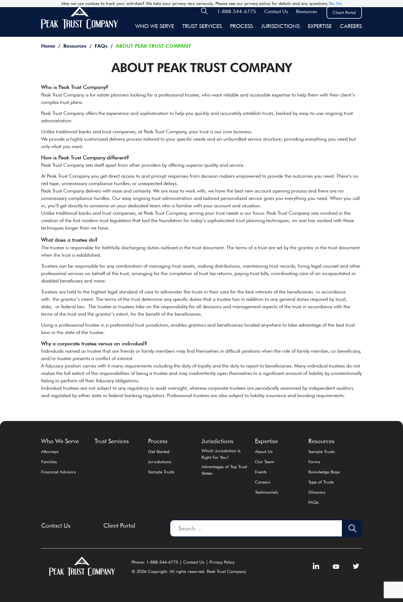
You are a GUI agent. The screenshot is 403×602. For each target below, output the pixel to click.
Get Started (158, 451)
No (339, 3)
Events (261, 471)
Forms (314, 461)
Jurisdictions (159, 461)
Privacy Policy (221, 562)
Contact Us (276, 11)
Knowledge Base (324, 471)
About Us (264, 451)
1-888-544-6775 (236, 11)
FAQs (313, 502)
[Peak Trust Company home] (79, 27)
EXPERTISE (320, 26)
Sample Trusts (161, 471)
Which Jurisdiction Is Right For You (221, 454)
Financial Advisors (58, 471)
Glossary (316, 492)
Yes (332, 3)
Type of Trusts (321, 482)
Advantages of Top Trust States (224, 470)
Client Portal (344, 12)
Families (49, 461)
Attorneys (50, 451)
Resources (306, 11)
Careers (351, 26)
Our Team (264, 461)
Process (241, 26)
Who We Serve (154, 26)
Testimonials (266, 492)
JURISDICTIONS (280, 26)
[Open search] (204, 12)
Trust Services (202, 26)
